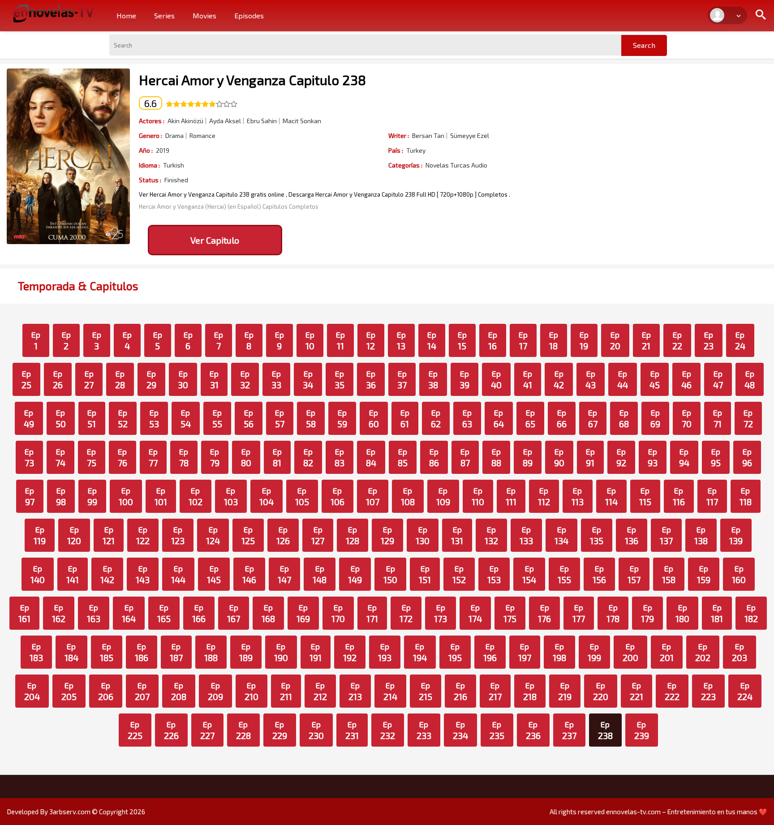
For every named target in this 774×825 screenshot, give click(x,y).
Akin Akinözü (185, 121)
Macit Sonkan (302, 121)
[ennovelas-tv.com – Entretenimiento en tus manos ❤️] (53, 13)
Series (164, 15)
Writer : (398, 135)
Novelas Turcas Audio (456, 165)
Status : (150, 180)
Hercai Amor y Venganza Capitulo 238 (252, 80)
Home (126, 15)
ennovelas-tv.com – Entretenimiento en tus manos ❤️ (686, 812)
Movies (204, 15)
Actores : (151, 121)
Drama (174, 136)
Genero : (150, 135)
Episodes (249, 15)
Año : (146, 150)
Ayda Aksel (225, 121)
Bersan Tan (428, 136)
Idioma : (149, 165)
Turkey (416, 150)
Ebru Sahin (262, 121)
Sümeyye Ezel (469, 136)
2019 (162, 150)
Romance (202, 136)
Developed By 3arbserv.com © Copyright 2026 (76, 812)
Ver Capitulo (214, 240)
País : (395, 150)
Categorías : (405, 165)
